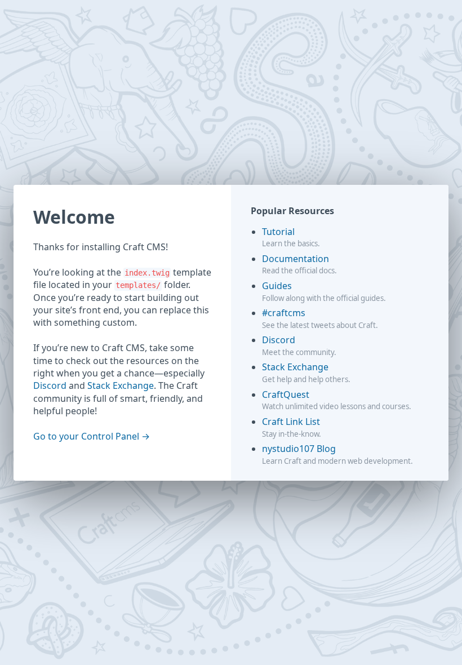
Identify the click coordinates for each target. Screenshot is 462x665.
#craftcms (283, 313)
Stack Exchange (120, 385)
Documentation (295, 258)
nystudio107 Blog (299, 448)
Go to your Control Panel (86, 436)
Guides (277, 286)
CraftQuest (285, 394)
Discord (49, 385)
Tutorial (278, 231)
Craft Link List (291, 421)
